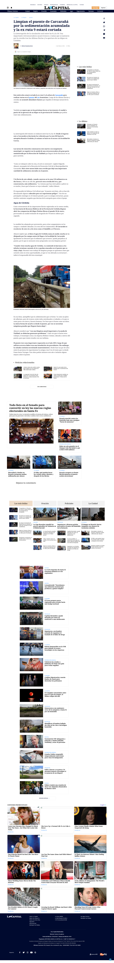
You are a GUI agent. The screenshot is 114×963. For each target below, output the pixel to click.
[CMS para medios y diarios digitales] (94, 954)
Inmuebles (33, 4)
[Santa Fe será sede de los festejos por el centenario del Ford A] (57, 369)
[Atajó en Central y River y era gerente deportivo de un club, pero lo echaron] (88, 93)
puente (31, 17)
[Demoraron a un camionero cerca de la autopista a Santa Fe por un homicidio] (44, 710)
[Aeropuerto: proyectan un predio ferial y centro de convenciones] (21, 539)
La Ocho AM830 (59, 916)
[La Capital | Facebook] (19, 952)
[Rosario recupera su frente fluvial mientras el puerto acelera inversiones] (69, 467)
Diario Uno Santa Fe (34, 918)
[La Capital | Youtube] (31, 952)
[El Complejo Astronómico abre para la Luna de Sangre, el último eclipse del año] (44, 695)
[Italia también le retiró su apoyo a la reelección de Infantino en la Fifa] (88, 133)
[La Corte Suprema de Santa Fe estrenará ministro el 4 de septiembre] (44, 572)
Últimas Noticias (12, 11)
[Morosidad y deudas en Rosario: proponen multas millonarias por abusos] (88, 140)
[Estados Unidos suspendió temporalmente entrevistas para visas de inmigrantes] (44, 756)
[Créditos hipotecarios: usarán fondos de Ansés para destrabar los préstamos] (44, 680)
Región (35, 11)
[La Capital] (57, 7)
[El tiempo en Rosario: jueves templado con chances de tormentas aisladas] (88, 126)
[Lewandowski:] (44, 587)
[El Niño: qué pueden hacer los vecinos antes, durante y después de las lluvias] (44, 467)
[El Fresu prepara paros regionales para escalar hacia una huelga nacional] (44, 603)
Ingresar (103, 7)
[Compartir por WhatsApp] (104, 26)
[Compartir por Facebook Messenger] (104, 34)
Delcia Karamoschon (27, 46)
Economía (53, 11)
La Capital (16, 17)
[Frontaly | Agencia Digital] (102, 954)
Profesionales (54, 4)
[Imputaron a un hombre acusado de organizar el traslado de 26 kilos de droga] (69, 548)
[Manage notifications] (110, 959)
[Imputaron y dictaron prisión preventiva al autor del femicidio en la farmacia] (69, 519)
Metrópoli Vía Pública (34, 925)
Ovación (44, 11)
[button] (8, 7)
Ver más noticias (43, 798)
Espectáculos (81, 11)
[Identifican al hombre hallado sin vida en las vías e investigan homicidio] (44, 726)
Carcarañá (59, 95)
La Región (23, 17)
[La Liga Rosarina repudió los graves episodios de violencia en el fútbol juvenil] (45, 519)
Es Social (100, 11)
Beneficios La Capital (72, 4)
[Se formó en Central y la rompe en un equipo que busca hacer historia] (88, 79)
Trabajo (46, 4)
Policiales (63, 11)
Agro (71, 11)
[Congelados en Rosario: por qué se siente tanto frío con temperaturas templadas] (88, 71)
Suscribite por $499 (95, 8)
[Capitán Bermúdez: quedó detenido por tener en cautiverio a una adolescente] (69, 533)
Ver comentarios (41, 386)
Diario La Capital (33, 916)
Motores (39, 4)
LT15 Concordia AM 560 (61, 920)
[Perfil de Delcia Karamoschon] (16, 45)
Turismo (82, 4)
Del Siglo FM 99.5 (85, 916)
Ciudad (27, 11)
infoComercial (32, 923)
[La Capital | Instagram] (27, 952)
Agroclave (31, 921)
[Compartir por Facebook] (104, 18)
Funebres (62, 4)
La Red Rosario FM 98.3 (61, 918)
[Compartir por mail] (104, 37)
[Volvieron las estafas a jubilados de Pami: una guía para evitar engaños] (44, 664)
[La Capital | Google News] (35, 952)
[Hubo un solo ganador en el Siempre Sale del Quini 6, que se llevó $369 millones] (69, 440)
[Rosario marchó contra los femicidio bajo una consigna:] (69, 413)
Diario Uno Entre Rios (34, 920)
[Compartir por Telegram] (104, 30)
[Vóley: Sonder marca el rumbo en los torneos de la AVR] (45, 540)
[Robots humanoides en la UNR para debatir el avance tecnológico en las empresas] (44, 649)
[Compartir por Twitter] (104, 22)
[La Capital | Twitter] (23, 952)
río (38, 97)
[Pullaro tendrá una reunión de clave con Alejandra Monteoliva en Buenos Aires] (44, 787)
